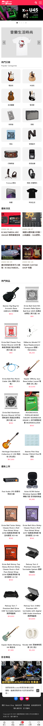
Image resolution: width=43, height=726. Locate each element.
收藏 (38, 725)
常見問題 (26, 705)
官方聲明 (26, 708)
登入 (4, 725)
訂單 (30, 725)
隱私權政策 (17, 708)
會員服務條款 (36, 705)
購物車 (21, 723)
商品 (12, 725)
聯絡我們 (18, 705)
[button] (4, 677)
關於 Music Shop (8, 705)
